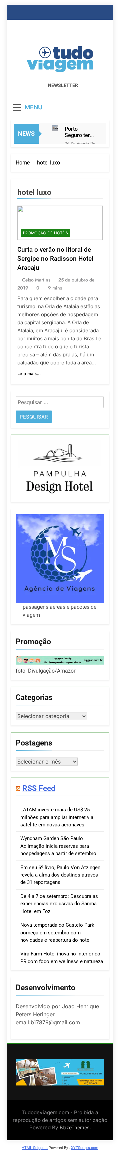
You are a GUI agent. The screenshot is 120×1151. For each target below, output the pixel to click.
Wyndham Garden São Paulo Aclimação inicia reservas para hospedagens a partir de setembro (58, 845)
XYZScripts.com (84, 1148)
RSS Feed (38, 788)
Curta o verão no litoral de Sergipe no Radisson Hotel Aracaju (55, 258)
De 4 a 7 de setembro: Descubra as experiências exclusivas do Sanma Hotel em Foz (59, 903)
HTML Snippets (35, 1148)
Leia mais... (29, 373)
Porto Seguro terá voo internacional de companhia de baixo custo (80, 132)
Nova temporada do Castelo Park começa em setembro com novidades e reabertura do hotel (57, 932)
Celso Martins (36, 279)
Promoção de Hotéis (45, 233)
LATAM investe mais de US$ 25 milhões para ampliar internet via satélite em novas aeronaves (56, 817)
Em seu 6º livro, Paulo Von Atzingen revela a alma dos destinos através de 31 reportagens (60, 875)
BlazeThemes (75, 1127)
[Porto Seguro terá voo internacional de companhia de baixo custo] (55, 128)
